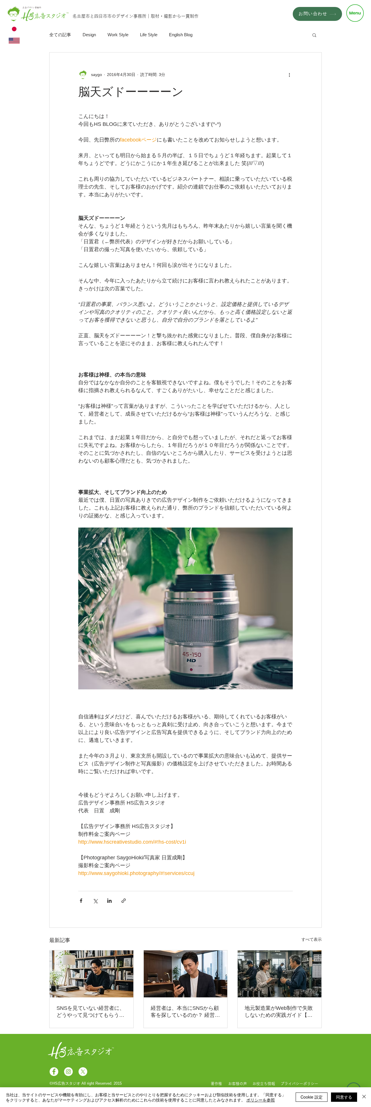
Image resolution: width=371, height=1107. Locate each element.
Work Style (118, 34)
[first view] (91, 973)
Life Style (148, 34)
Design (89, 34)
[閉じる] (364, 1097)
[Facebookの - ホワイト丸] (54, 1071)
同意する (344, 1097)
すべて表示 (311, 939)
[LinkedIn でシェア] (109, 900)
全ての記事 (60, 34)
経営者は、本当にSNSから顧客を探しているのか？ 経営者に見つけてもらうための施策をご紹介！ (185, 1012)
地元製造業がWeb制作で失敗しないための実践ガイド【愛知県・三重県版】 (279, 1012)
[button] (355, 13)
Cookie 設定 (312, 1097)
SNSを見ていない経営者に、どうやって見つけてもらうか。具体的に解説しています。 (91, 1012)
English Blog (180, 34)
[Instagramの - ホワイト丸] (68, 1071)
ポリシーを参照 (260, 1100)
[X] (83, 1071)
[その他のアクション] (289, 74)
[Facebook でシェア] (81, 900)
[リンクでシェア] (123, 900)
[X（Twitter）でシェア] (95, 900)
